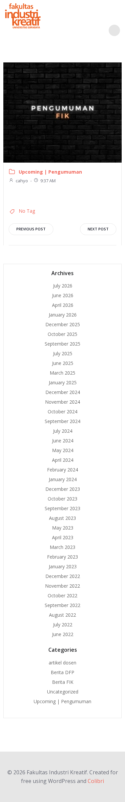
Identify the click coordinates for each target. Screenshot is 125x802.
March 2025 (62, 373)
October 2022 (62, 595)
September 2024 (62, 421)
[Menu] (114, 30)
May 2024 (62, 450)
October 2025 (62, 334)
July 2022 (62, 624)
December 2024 (62, 392)
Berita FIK (62, 682)
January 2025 (63, 382)
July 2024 (62, 431)
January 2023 (63, 566)
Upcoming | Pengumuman (50, 172)
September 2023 (62, 508)
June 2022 (62, 634)
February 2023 (62, 557)
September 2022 (62, 605)
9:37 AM (48, 181)
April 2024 (62, 460)
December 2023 (62, 489)
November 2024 (62, 402)
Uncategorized (62, 691)
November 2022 (62, 586)
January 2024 (63, 479)
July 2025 (62, 353)
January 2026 (63, 315)
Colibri (96, 781)
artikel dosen (62, 662)
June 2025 (62, 363)
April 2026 (62, 305)
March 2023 (62, 547)
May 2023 (62, 528)
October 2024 (62, 411)
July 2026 (62, 285)
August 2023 (62, 518)
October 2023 (62, 498)
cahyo (22, 181)
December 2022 (62, 576)
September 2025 (62, 344)
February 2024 (62, 469)
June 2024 (62, 440)
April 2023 (62, 537)
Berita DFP (62, 672)
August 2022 (62, 615)
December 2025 (62, 324)
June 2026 (62, 295)
